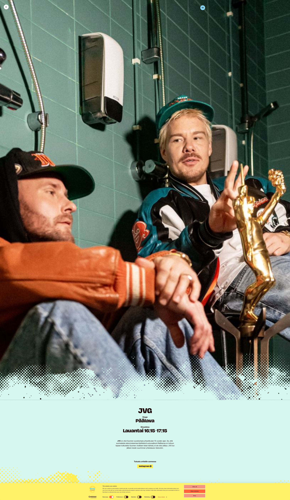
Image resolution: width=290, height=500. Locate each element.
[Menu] (202, 7)
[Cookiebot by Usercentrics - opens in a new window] (92, 497)
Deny (194, 495)
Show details (161, 497)
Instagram (144, 466)
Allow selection (195, 491)
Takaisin (6, 7)
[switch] (126, 497)
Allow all (194, 486)
